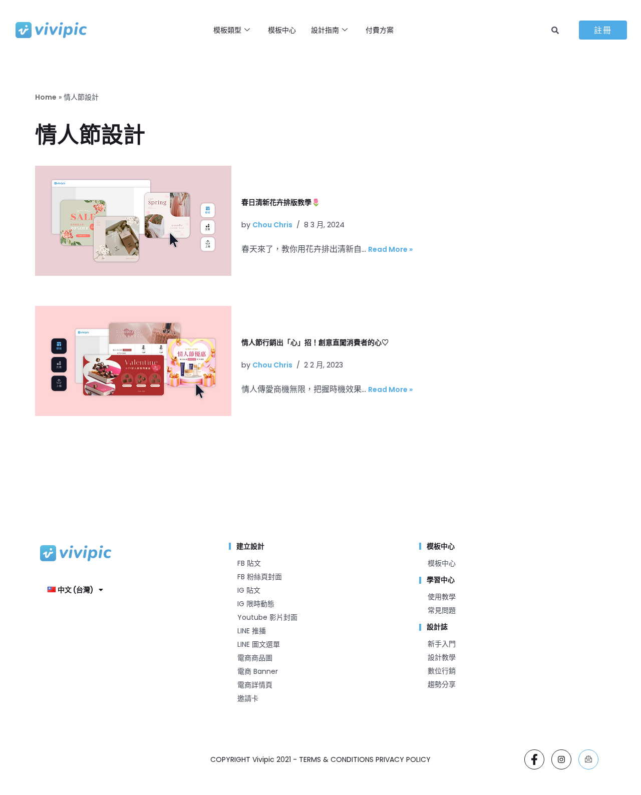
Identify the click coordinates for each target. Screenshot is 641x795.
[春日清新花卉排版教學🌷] (133, 221)
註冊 (603, 30)
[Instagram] (561, 759)
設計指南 (325, 30)
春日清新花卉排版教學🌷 (280, 202)
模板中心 (282, 30)
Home (46, 97)
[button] (75, 590)
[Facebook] (534, 759)
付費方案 (380, 30)
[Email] (588, 759)
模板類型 (227, 30)
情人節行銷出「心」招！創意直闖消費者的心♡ (315, 342)
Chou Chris (272, 225)
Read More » (390, 249)
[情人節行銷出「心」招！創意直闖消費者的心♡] (133, 361)
